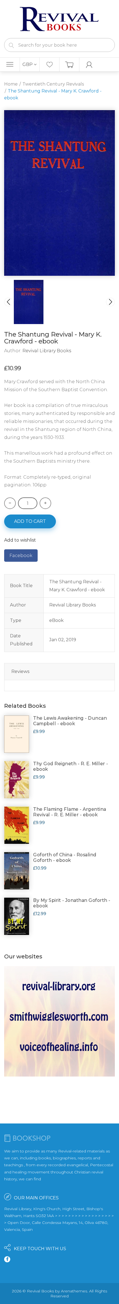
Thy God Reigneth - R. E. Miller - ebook (70, 766)
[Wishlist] (49, 64)
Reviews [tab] (20, 671)
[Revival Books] (59, 18)
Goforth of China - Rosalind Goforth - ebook (65, 857)
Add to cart (30, 521)
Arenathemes (74, 1291)
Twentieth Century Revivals (53, 84)
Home (11, 84)
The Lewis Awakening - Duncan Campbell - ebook (70, 720)
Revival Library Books (46, 350)
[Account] (89, 64)
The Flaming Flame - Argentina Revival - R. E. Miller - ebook (69, 812)
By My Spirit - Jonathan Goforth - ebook (71, 903)
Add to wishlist (20, 540)
